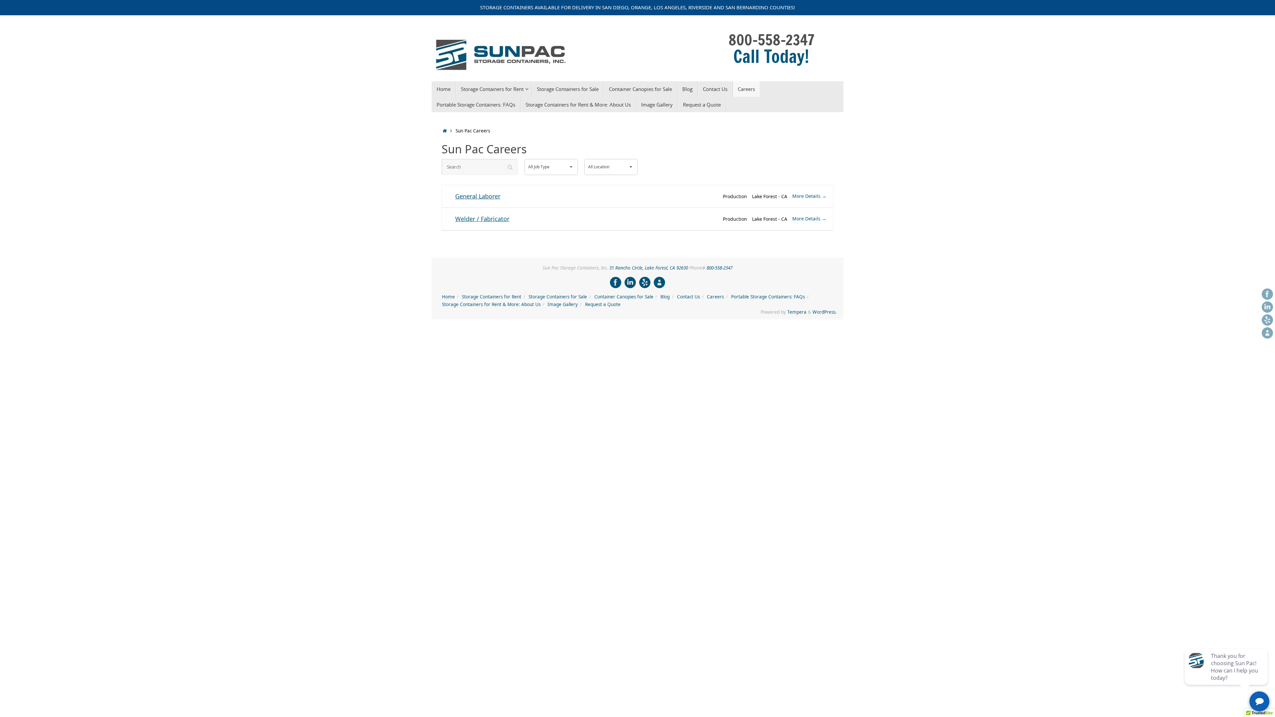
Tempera (797, 312)
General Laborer (477, 196)
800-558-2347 (719, 268)
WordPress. (824, 312)
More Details (807, 196)
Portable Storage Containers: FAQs (768, 297)
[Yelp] (1267, 320)
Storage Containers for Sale (558, 297)
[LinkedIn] (1267, 307)
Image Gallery (563, 304)
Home (448, 297)
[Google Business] (1267, 333)
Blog (665, 297)
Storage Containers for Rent (491, 297)
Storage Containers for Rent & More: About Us (491, 304)
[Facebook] (1267, 294)
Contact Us (688, 297)
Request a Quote (603, 304)
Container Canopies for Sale (623, 297)
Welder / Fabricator (482, 219)
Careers (715, 297)
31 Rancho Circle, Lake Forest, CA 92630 (648, 268)
